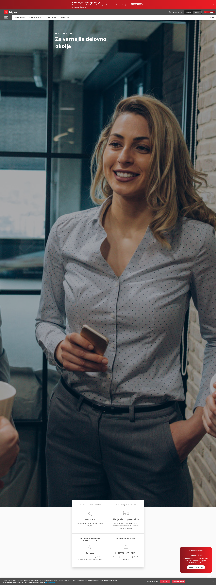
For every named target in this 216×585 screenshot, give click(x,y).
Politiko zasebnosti (201, 560)
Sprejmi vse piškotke (178, 581)
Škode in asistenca (36, 17)
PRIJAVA (211, 18)
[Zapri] (213, 581)
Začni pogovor (196, 567)
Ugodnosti (52, 17)
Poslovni (197, 12)
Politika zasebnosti (50, 582)
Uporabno (65, 17)
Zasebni (188, 12)
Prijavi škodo (136, 4)
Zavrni (165, 581)
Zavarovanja (20, 17)
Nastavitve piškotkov (152, 581)
